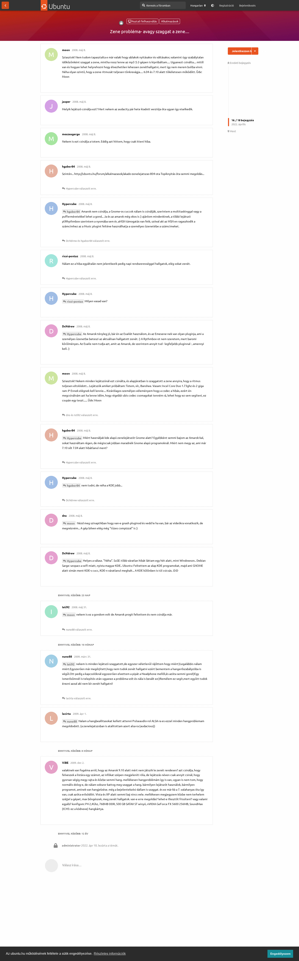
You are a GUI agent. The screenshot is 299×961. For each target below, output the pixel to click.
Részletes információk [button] (110, 953)
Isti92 (70, 664)
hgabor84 (73, 211)
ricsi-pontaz (75, 301)
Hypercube (74, 334)
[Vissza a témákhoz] (5, 5)
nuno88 (72, 721)
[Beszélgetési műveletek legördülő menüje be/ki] (255, 51)
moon (71, 523)
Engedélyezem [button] (280, 953)
